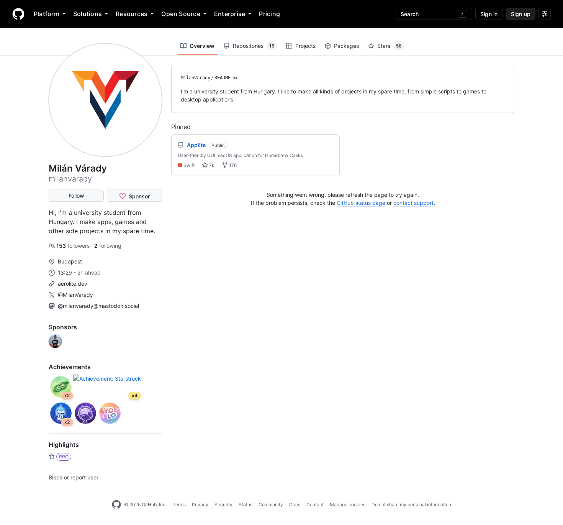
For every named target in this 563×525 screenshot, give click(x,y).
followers (73, 245)
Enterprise (229, 14)
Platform (46, 14)
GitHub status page (361, 203)
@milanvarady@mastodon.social (98, 306)
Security (223, 504)
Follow (76, 195)
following (107, 245)
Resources (131, 14)
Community (271, 504)
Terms (179, 504)
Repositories (253, 46)
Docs (294, 504)
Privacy (200, 504)
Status (245, 504)
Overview (202, 46)
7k (211, 165)
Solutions (87, 14)
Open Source (180, 14)
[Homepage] (18, 14)
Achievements (70, 367)
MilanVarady (195, 77)
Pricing (269, 14)
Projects (305, 46)
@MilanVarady (75, 294)
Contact (315, 504)
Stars (389, 46)
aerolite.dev (72, 283)
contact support (413, 203)
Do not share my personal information (411, 504)
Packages (346, 46)
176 (232, 165)
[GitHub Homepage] (116, 505)
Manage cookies (347, 504)
